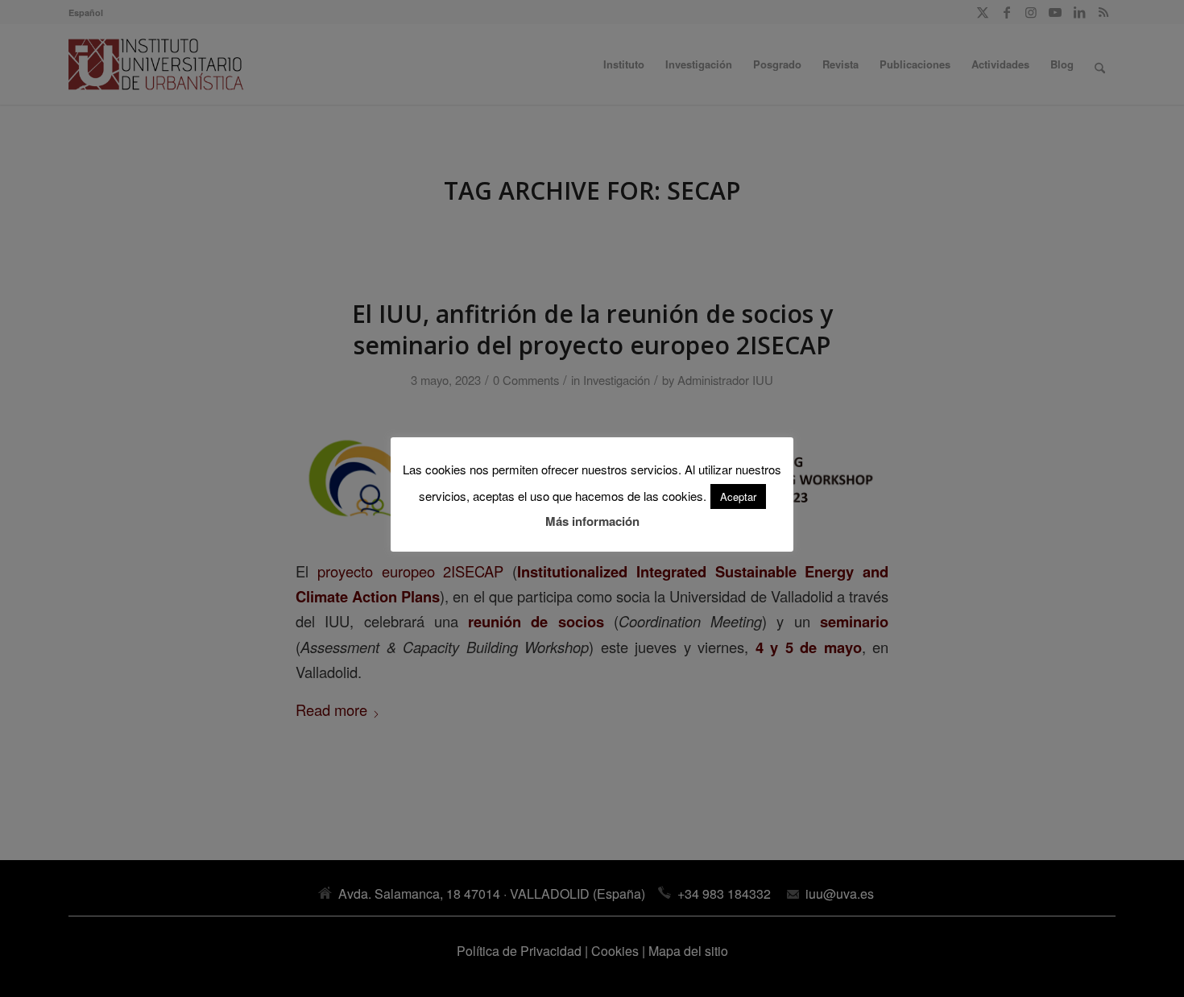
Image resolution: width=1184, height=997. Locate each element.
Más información (592, 521)
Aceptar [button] (738, 496)
